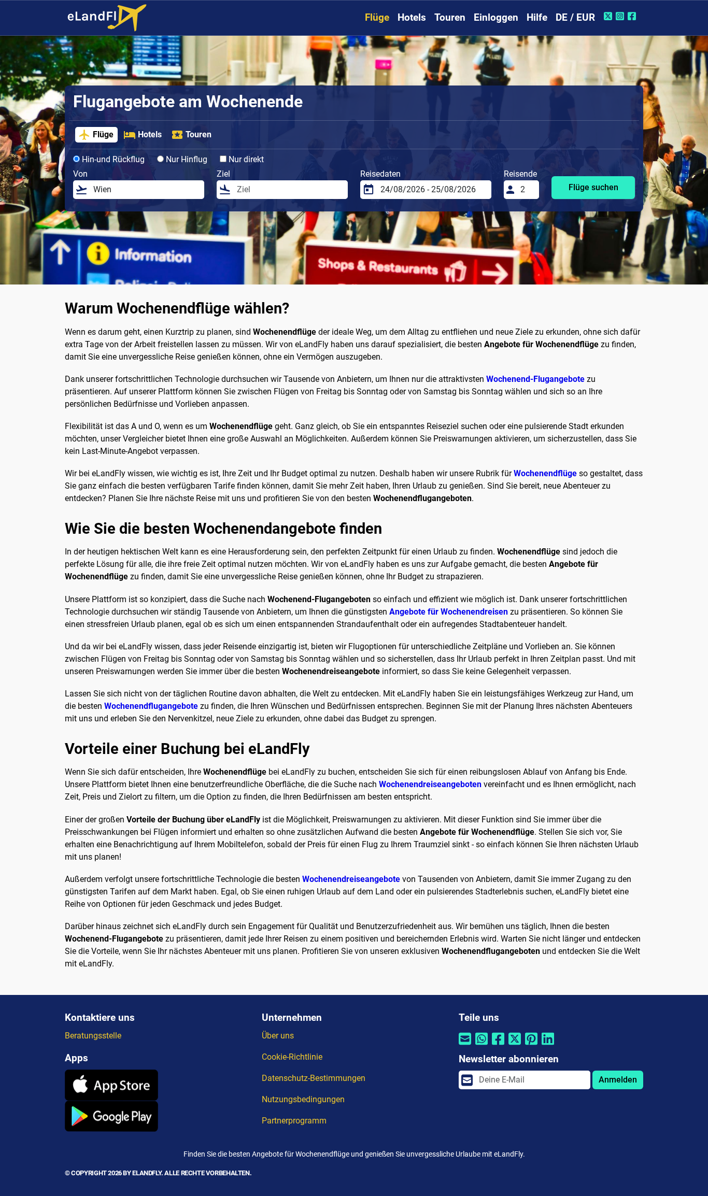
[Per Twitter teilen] (514, 1045)
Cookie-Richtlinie (292, 1057)
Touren (449, 17)
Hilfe (537, 17)
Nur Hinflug (185, 159)
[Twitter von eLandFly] (609, 16)
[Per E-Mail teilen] (465, 1045)
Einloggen (496, 17)
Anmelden (618, 1080)
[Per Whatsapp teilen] (481, 1045)
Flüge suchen (593, 187)
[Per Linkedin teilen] (548, 1045)
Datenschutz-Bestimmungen (313, 1078)
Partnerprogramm (294, 1121)
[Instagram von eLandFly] (621, 16)
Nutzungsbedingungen (303, 1099)
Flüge (377, 17)
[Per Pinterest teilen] (531, 1045)
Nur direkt (245, 159)
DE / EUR (575, 17)
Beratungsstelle (93, 1036)
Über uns (278, 1036)
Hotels (412, 17)
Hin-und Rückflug (112, 159)
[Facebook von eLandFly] (633, 16)
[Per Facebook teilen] (498, 1045)
